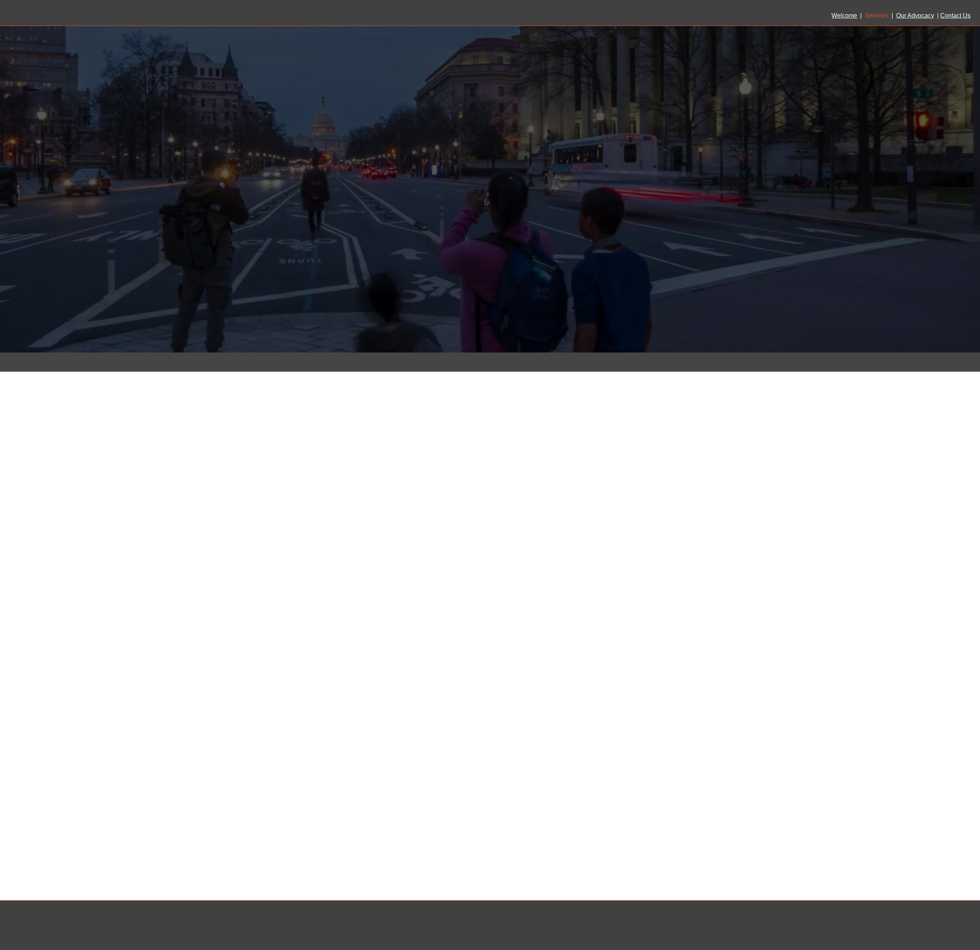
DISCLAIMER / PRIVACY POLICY (931, 929)
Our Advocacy (915, 15)
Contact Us (955, 15)
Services (877, 15)
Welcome (844, 15)
